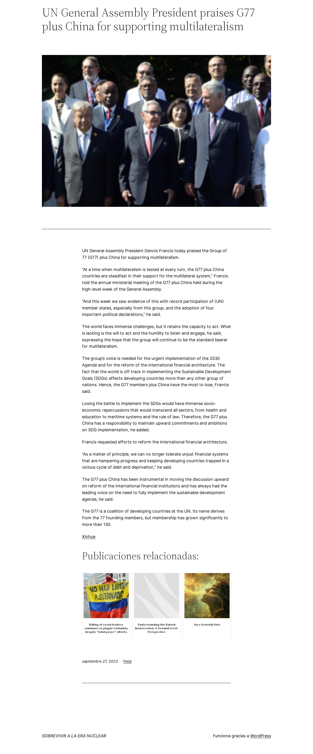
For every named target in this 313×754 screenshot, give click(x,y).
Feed (127, 661)
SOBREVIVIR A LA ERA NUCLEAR (74, 735)
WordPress (260, 735)
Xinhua (88, 536)
